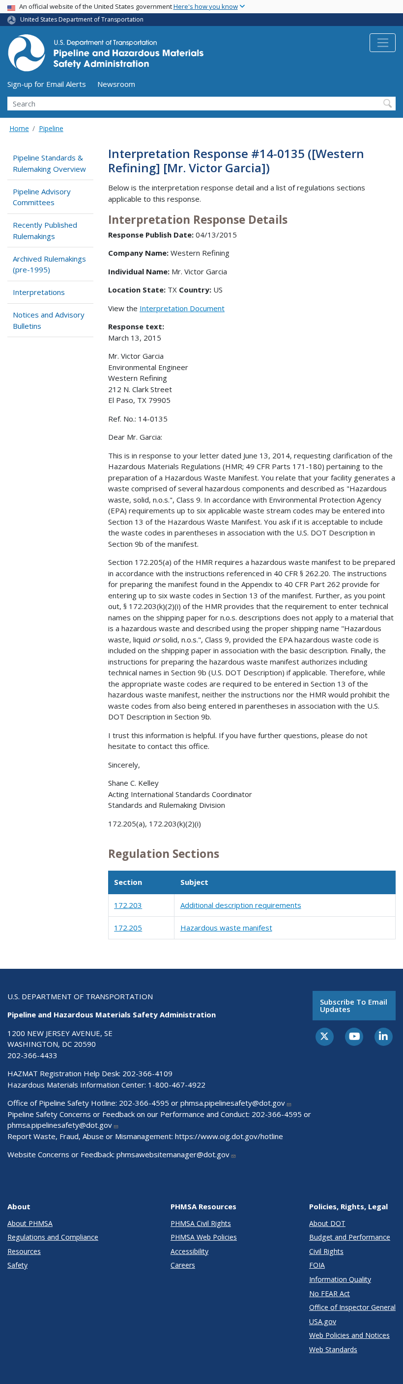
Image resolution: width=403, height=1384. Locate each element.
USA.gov (322, 1321)
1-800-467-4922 (176, 1085)
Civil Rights (326, 1251)
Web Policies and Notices (349, 1335)
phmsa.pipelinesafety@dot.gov (232, 1103)
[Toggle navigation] (383, 42)
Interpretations (39, 292)
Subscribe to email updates (353, 1005)
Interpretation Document (182, 308)
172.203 (128, 905)
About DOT (327, 1223)
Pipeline (51, 128)
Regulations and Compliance (52, 1237)
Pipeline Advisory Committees (42, 197)
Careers (183, 1265)
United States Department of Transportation (82, 19)
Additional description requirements (240, 905)
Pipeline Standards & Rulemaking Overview (49, 163)
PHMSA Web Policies (204, 1237)
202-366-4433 (32, 1055)
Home (19, 128)
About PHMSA (30, 1223)
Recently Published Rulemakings (45, 230)
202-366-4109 (147, 1073)
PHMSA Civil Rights (201, 1223)
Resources (24, 1251)
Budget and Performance (349, 1237)
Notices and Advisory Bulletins (49, 320)
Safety (17, 1265)
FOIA (317, 1265)
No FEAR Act (329, 1293)
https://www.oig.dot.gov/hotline (229, 1136)
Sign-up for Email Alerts (46, 84)
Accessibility (189, 1251)
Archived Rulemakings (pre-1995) (49, 264)
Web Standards (333, 1349)
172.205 (128, 927)
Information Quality (340, 1279)
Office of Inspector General (352, 1307)
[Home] (105, 55)
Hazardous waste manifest (226, 927)
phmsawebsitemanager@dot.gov (173, 1154)
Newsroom (116, 84)
